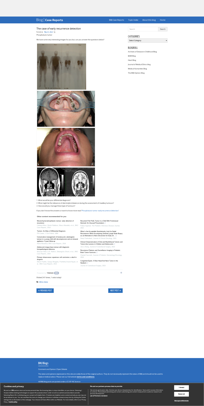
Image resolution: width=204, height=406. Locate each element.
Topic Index (133, 20)
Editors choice (43, 282)
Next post (114, 291)
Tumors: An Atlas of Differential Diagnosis (51, 231)
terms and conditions (85, 377)
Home (162, 20)
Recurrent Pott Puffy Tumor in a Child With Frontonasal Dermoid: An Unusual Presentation (99, 222)
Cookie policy (12, 402)
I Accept (181, 388)
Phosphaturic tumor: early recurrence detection (100, 211)
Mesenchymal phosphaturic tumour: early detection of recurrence (55, 222)
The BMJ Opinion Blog (136, 73)
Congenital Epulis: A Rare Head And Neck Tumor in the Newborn (99, 262)
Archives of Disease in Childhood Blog (142, 52)
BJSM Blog (132, 56)
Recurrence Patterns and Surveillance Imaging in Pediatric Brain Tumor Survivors (100, 251)
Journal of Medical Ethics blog (139, 64)
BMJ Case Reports (116, 20)
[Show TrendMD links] (121, 273)
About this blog (149, 20)
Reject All (181, 394)
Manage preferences (181, 401)
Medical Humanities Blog (137, 69)
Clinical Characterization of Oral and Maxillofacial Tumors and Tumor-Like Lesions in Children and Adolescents (101, 243)
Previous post (46, 291)
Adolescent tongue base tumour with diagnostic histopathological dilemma (53, 248)
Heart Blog (132, 60)
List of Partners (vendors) (98, 396)
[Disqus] (79, 324)
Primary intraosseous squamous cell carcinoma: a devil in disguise (56, 258)
